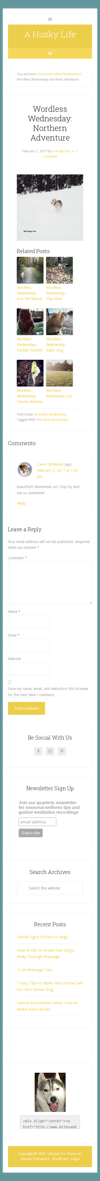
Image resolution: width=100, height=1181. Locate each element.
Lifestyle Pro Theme (62, 1154)
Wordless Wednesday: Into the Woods (29, 293)
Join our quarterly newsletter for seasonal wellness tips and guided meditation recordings (49, 807)
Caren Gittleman (50, 464)
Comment (17, 558)
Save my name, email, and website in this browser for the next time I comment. (48, 692)
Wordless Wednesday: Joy (59, 393)
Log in (75, 1159)
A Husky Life (50, 34)
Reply (21, 503)
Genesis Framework (35, 1159)
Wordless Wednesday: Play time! (56, 293)
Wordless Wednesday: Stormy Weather (30, 396)
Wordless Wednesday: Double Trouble (29, 344)
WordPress (60, 1159)
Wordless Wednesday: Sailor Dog (56, 344)
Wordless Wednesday (50, 414)
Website (14, 659)
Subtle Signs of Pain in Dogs (42, 937)
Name (14, 611)
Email (14, 635)
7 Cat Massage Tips (34, 969)
